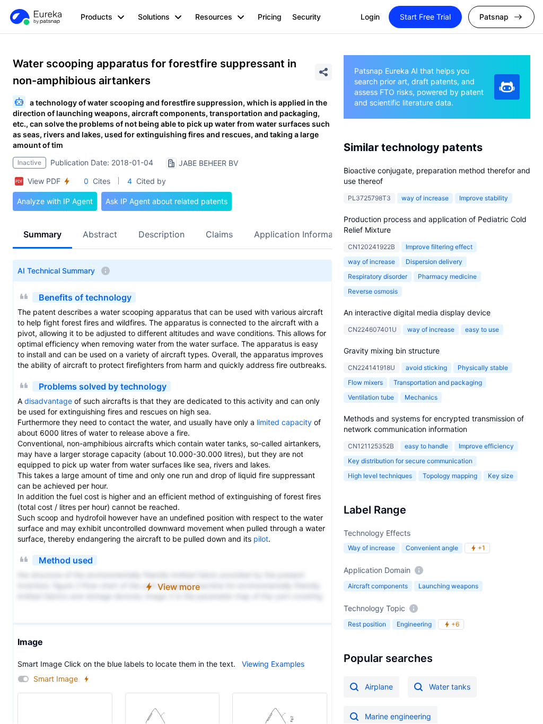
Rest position (367, 624)
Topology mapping (450, 476)
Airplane (379, 686)
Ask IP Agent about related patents (166, 201)
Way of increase (371, 548)
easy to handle (426, 446)
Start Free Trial (425, 16)
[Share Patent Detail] (323, 72)
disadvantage (48, 400)
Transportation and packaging (437, 382)
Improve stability (483, 198)
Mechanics (421, 397)
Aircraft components (378, 586)
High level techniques (380, 476)
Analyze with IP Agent (55, 201)
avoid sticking (426, 368)
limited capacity (284, 422)
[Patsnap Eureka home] (35, 17)
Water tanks (449, 686)
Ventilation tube (371, 397)
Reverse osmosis (373, 291)
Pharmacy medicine (447, 276)
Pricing (270, 16)
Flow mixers (365, 382)
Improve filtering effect (439, 247)
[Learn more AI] (507, 87)
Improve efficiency (486, 446)
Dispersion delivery (434, 262)
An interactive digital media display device (417, 312)
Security (306, 16)
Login (370, 16)
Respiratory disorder (377, 276)
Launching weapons (448, 586)
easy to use (482, 329)
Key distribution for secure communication (410, 461)
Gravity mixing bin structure (392, 350)
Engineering (414, 624)
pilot (260, 538)
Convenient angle (432, 548)
